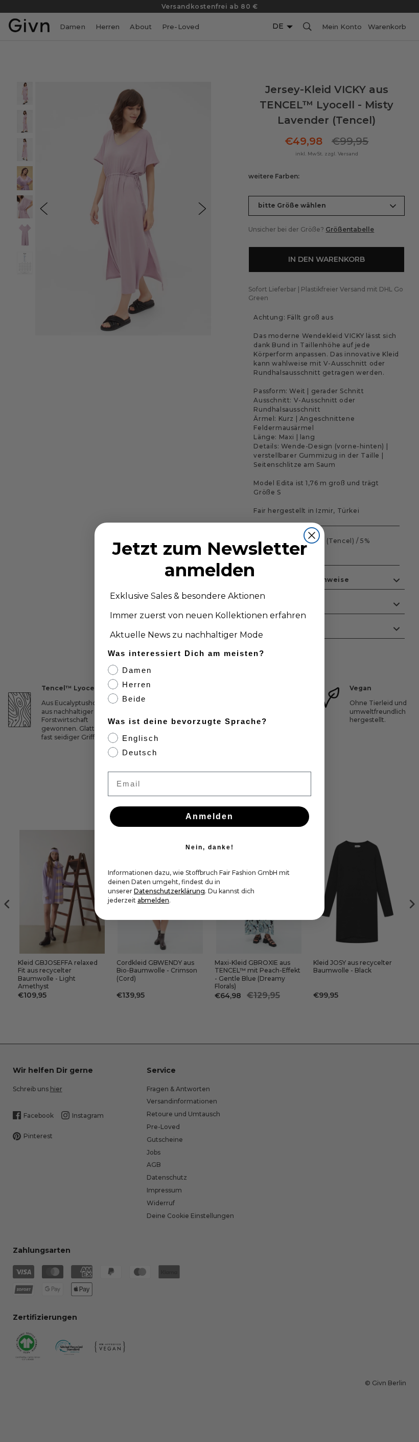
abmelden (153, 900)
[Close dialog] (311, 535)
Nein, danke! (209, 847)
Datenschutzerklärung (169, 891)
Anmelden (209, 816)
